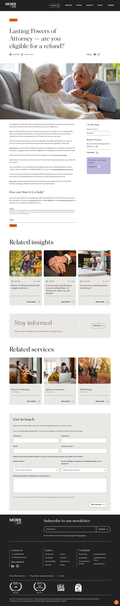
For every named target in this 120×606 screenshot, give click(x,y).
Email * (15, 446)
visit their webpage (60, 155)
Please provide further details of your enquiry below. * (32, 476)
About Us (48, 565)
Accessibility (83, 558)
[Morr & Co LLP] (10, 5)
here (80, 431)
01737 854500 (48, 200)
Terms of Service (65, 497)
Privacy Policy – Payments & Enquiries (42, 576)
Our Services (49, 554)
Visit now (96, 326)
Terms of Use (69, 535)
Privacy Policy (52, 497)
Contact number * (67, 446)
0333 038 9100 (19, 554)
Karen (11, 181)
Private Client (33, 200)
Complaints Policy (100, 554)
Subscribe (90, 133)
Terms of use (83, 554)
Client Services (65, 561)
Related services (92, 129)
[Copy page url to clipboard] (99, 54)
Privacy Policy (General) (17, 576)
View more (90, 152)
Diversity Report (99, 564)
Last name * (65, 436)
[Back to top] (116, 602)
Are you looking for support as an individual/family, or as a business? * (81, 463)
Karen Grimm (13, 148)
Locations (63, 558)
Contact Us (92, 167)
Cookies (61, 576)
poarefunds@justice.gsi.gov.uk (63, 169)
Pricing (62, 565)
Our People (49, 558)
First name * (17, 436)
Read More (31, 302)
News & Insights (50, 561)
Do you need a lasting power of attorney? (98, 145)
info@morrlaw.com (65, 200)
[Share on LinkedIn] (95, 54)
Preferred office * (19, 461)
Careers (62, 554)
